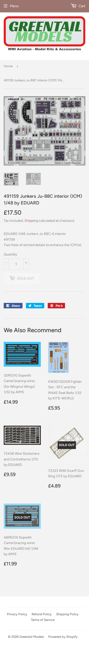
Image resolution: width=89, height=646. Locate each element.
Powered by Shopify (63, 637)
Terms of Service (43, 620)
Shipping (31, 221)
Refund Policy (42, 614)
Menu (14, 6)
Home (8, 66)
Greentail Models (31, 637)
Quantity (10, 254)
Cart (81, 6)
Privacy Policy (17, 614)
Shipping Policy (67, 614)
